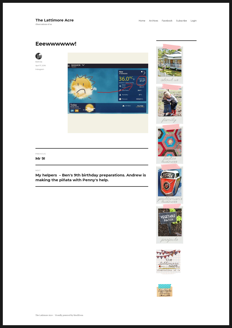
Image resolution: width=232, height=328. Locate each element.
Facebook (167, 20)
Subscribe (181, 20)
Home (142, 20)
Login (194, 20)
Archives (153, 20)
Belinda (38, 62)
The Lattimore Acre (54, 20)
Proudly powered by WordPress (69, 315)
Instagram (39, 69)
